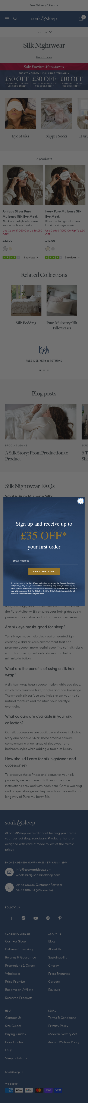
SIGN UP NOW (44, 571)
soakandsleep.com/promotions (32, 593)
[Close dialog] (81, 501)
